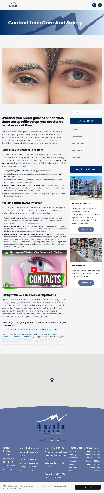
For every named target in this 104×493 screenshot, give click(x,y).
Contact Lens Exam (28, 459)
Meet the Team (78, 143)
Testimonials (77, 150)
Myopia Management (29, 463)
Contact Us (76, 157)
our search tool (50, 329)
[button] (4, 5)
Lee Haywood (27, 334)
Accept (88, 487)
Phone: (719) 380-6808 (55, 474)
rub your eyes (18, 218)
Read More (86, 229)
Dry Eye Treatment (28, 466)
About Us (75, 129)
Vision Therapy (26, 470)
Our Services (77, 136)
